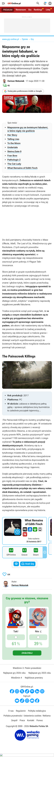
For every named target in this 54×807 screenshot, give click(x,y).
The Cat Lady (14, 164)
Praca (22, 720)
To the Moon (13, 143)
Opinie (25, 39)
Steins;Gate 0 (14, 151)
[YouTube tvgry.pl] (17, 701)
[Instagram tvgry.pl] (27, 701)
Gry (29, 9)
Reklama (47, 715)
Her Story (12, 135)
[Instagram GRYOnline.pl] (17, 691)
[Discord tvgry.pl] (32, 701)
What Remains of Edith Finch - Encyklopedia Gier (25, 530)
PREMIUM (7, 10)
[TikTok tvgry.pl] (22, 701)
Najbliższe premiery (34, 677)
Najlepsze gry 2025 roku (40, 673)
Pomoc (39, 720)
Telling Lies (13, 139)
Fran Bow (12, 155)
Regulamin (21, 710)
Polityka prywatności (12, 715)
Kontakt (30, 720)
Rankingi (38, 9)
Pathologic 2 (13, 159)
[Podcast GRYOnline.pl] (32, 691)
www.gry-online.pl (10, 39)
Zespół (14, 720)
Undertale (12, 147)
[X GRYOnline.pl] (22, 691)
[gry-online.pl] (14, 3)
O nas (11, 710)
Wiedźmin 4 (16, 677)
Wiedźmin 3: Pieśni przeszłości (27, 668)
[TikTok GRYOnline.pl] (27, 691)
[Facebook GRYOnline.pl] (12, 691)
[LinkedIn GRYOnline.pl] (37, 691)
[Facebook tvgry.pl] (37, 701)
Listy (48, 9)
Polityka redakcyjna (37, 710)
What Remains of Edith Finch (22, 168)
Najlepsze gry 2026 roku (14, 673)
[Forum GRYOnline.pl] (42, 691)
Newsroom (21, 9)
